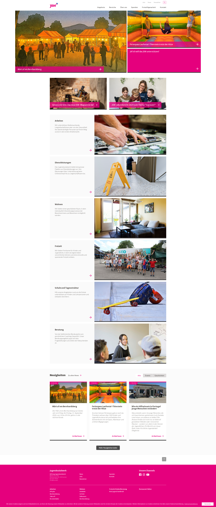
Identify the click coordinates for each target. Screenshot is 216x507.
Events (147, 375)
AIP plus (52, 491)
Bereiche (112, 7)
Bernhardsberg (55, 494)
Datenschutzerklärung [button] (191, 504)
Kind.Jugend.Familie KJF (116, 491)
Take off (52, 496)
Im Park (82, 494)
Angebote (101, 7)
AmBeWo (82, 491)
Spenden (134, 7)
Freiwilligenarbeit (149, 7)
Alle (139, 375)
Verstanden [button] (207, 504)
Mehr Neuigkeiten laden (108, 448)
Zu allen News (73, 375)
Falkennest (83, 496)
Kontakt (163, 7)
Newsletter (157, 2)
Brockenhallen (54, 499)
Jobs (143, 2)
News (149, 2)
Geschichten (159, 375)
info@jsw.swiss (54, 480)
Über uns (123, 7)
